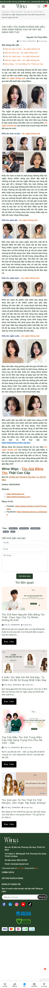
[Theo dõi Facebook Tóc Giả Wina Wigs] (4, 904)
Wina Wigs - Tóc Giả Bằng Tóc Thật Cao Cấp (24, 64)
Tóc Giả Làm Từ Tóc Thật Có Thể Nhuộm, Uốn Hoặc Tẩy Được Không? (24, 801)
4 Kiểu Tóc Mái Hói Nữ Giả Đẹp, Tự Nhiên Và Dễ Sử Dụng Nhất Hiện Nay (24, 679)
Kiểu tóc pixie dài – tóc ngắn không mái (21, 53)
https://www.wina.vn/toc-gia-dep (16, 443)
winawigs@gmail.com (19, 864)
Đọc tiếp (9, 641)
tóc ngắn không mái (15, 78)
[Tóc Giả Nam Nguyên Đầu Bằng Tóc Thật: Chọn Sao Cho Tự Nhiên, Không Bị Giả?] (24, 598)
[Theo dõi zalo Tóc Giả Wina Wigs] (10, 904)
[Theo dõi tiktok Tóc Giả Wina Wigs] (29, 904)
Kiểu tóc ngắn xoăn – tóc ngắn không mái (22, 60)
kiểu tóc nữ (13, 528)
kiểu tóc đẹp (24, 528)
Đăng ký (42, 897)
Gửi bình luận (24, 576)
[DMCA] (22, 921)
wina (12, 531)
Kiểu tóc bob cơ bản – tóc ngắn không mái (22, 49)
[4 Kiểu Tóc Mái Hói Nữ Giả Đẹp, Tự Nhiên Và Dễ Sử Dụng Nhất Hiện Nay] (24, 661)
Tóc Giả (28, 469)
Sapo (36, 868)
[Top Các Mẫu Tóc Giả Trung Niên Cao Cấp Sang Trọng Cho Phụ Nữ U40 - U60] (24, 721)
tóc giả (6, 531)
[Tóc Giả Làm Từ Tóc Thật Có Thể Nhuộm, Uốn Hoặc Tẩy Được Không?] (24, 784)
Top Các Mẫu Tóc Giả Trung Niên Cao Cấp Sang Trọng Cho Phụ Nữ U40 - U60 (22, 740)
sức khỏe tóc (35, 528)
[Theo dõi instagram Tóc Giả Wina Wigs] (16, 904)
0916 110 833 (22, 860)
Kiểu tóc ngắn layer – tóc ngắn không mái (22, 57)
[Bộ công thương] (22, 914)
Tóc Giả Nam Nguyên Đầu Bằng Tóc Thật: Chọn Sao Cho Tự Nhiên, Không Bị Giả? (23, 617)
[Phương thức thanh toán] (18, 929)
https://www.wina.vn (15, 494)
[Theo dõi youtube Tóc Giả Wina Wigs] (23, 904)
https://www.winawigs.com (18, 497)
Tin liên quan (24, 582)
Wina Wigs (20, 868)
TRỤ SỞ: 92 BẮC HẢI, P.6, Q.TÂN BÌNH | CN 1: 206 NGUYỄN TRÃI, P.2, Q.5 (23, 2)
